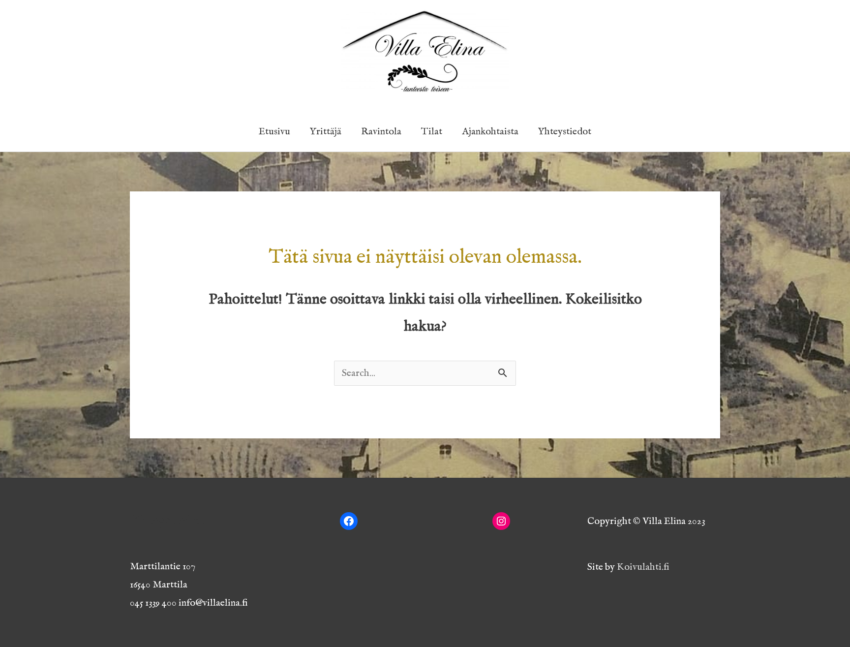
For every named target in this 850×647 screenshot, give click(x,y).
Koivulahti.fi (643, 567)
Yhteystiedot (564, 131)
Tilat (431, 131)
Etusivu (274, 131)
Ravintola (381, 131)
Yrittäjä (325, 131)
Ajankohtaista (490, 131)
